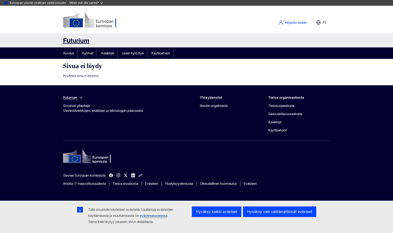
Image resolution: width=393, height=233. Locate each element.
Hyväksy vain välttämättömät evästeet (279, 211)
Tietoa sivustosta (125, 183)
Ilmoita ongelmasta (214, 106)
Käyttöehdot (160, 53)
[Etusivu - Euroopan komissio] (96, 20)
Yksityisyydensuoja (179, 183)
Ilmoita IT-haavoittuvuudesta (84, 183)
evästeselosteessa (153, 216)
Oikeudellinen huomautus (218, 183)
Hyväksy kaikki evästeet (216, 211)
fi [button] (324, 22)
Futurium (76, 40)
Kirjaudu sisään (296, 22)
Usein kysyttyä (133, 53)
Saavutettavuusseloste (285, 114)
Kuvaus (68, 53)
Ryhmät (87, 53)
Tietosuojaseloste (281, 106)
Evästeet (151, 183)
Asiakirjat (107, 53)
